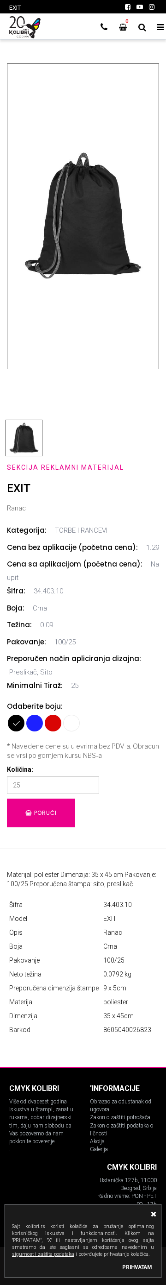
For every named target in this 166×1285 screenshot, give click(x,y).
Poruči (44, 813)
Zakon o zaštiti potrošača (120, 1117)
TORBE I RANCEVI (81, 530)
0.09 (46, 625)
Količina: (20, 769)
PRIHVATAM (137, 1267)
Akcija (97, 1141)
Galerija (99, 1149)
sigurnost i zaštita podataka (43, 1254)
